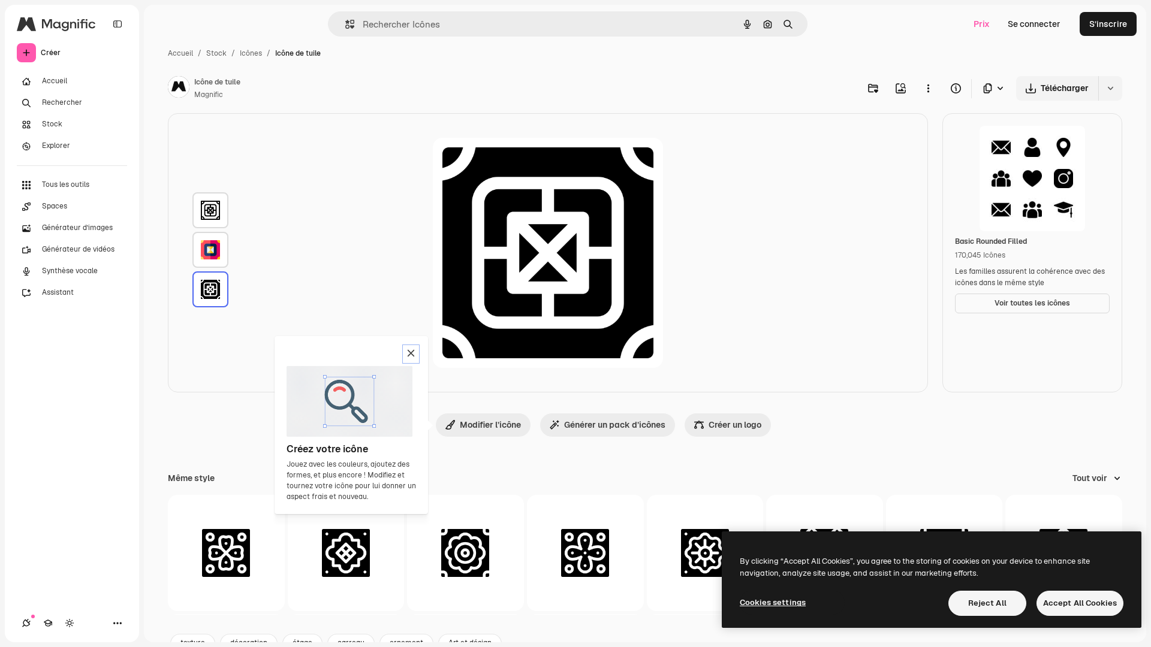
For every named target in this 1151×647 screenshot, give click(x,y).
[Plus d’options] (928, 88)
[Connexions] (26, 623)
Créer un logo (735, 424)
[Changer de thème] (69, 623)
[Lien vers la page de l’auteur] (178, 88)
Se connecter (1034, 24)
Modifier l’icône (490, 424)
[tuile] (210, 210)
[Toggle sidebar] (117, 24)
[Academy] (48, 623)
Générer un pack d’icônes (614, 424)
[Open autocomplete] (345, 24)
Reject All (987, 603)
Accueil (180, 53)
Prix (982, 24)
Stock (216, 53)
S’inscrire (1108, 24)
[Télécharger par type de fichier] (994, 88)
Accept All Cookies (1080, 603)
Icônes (251, 53)
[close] (411, 354)
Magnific (208, 94)
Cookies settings (773, 602)
